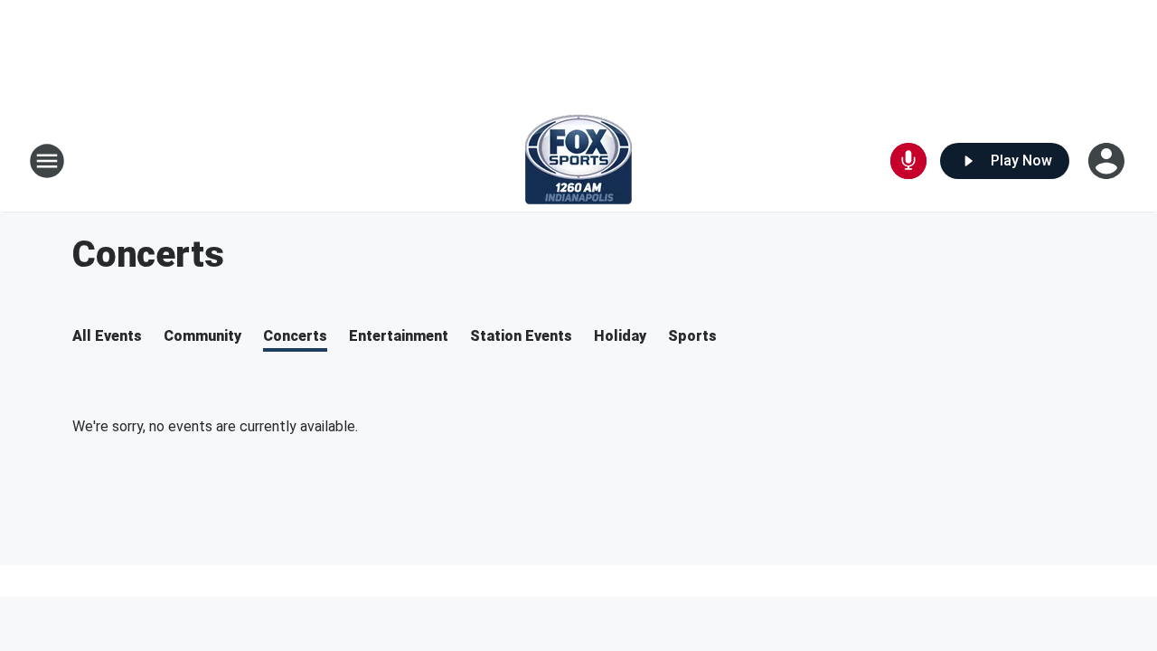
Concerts (295, 335)
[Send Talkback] (908, 161)
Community (202, 335)
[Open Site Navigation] (47, 161)
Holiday (620, 335)
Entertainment (398, 335)
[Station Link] (578, 161)
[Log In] (1108, 161)
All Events (107, 335)
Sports (692, 335)
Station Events (521, 335)
